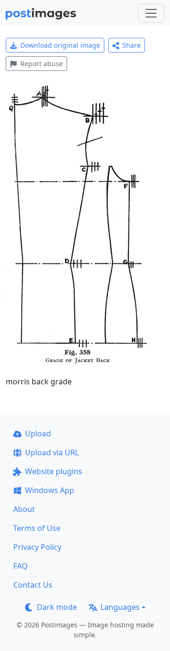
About (24, 509)
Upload (38, 433)
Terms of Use (36, 528)
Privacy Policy (37, 547)
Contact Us (32, 585)
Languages (120, 607)
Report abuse (41, 63)
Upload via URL (52, 452)
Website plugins (53, 471)
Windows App (49, 490)
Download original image (60, 45)
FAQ (20, 566)
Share (131, 45)
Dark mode (57, 607)
